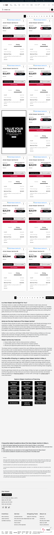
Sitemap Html (19, 532)
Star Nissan (3, 532)
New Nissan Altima (13, 393)
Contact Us (7, 494)
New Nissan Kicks (27, 383)
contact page (44, 373)
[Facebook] (3, 507)
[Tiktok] (9, 507)
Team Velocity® (41, 532)
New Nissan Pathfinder (13, 388)
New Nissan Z (14, 397)
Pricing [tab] (18, 44)
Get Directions (14, 403)
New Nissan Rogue (13, 383)
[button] (23, 21)
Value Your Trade (40, 403)
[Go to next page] (49, 16)
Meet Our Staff (43, 522)
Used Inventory (5, 518)
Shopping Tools (32, 514)
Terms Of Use (10, 532)
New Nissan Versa (27, 388)
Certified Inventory (6, 520)
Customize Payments (8, 35)
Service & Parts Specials (20, 524)
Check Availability (13, 38)
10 (46, 16)
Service (16, 514)
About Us (43, 514)
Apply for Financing (27, 403)
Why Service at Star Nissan (20, 518)
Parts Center (17, 522)
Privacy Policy (6, 532)
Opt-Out (31, 532)
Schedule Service (18, 516)
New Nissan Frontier (40, 393)
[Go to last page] (52, 16)
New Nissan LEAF (27, 397)
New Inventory (5, 516)
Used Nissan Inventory (40, 398)
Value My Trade (30, 518)
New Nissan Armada (40, 388)
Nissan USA (27, 532)
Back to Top (50, 297)
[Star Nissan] (5, 5)
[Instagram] (6, 507)
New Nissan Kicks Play (27, 393)
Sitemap (15, 532)
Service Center (17, 520)
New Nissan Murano (40, 383)
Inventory (5, 514)
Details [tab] (10, 44)
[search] (52, 5)
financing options (18, 373)
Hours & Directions (44, 524)
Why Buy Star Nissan (45, 520)
